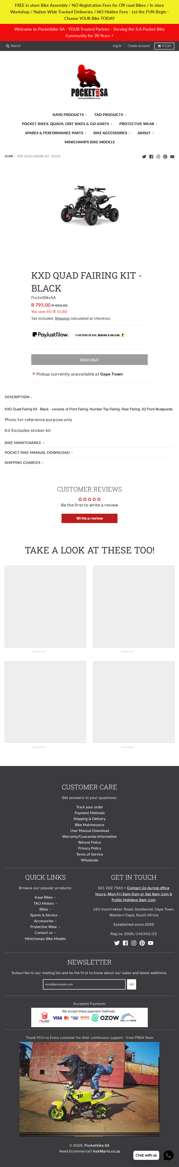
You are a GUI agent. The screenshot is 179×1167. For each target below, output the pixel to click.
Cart (166, 46)
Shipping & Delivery (89, 818)
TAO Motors (44, 903)
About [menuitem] (144, 132)
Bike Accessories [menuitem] (110, 132)
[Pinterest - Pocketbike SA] (165, 156)
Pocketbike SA (97, 1145)
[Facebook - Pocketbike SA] (151, 156)
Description (17, 396)
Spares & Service (43, 915)
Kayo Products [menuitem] (68, 114)
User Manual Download (89, 830)
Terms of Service (89, 854)
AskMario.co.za (106, 1151)
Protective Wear (43, 926)
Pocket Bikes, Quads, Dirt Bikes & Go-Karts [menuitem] (65, 123)
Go (131, 984)
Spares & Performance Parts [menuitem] (54, 132)
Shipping (62, 318)
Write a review (89, 518)
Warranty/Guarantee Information (89, 836)
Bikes (43, 909)
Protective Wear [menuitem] (136, 123)
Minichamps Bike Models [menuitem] (90, 142)
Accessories (43, 920)
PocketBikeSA (43, 297)
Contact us (44, 932)
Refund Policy (89, 842)
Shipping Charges (22, 462)
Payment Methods (90, 812)
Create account (139, 46)
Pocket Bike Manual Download (37, 452)
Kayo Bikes (44, 897)
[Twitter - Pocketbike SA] (144, 156)
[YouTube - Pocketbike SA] (172, 156)
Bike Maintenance (23, 442)
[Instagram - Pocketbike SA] (158, 156)
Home (9, 156)
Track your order (89, 807)
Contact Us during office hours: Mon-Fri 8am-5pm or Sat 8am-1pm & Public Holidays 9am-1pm (133, 894)
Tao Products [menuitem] (108, 114)
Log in (117, 46)
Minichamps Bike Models (45, 938)
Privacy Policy (89, 848)
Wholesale (89, 860)
